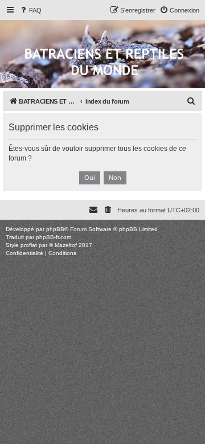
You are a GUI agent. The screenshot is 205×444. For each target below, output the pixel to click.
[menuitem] (30, 10)
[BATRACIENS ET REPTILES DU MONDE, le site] (104, 62)
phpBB (55, 229)
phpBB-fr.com (53, 237)
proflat (28, 245)
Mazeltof (66, 245)
